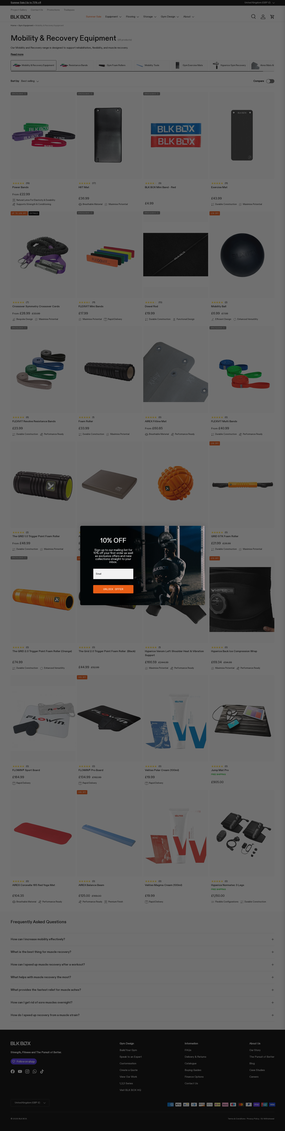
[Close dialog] (202, 529)
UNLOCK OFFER (113, 589)
